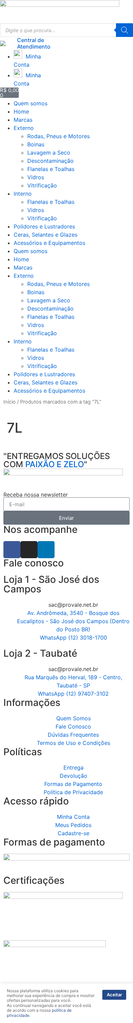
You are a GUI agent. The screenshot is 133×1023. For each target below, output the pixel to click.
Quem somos (30, 103)
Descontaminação (50, 160)
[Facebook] (11, 549)
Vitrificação (42, 185)
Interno (23, 193)
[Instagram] (29, 549)
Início (9, 402)
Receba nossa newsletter (35, 494)
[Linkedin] (46, 549)
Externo (24, 127)
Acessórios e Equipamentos (49, 242)
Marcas (23, 119)
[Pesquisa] (124, 30)
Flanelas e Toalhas (50, 169)
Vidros (35, 177)
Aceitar (114, 994)
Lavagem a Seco (48, 152)
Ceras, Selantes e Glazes (45, 234)
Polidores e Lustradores (44, 226)
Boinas (35, 144)
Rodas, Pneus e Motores (58, 136)
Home (21, 111)
